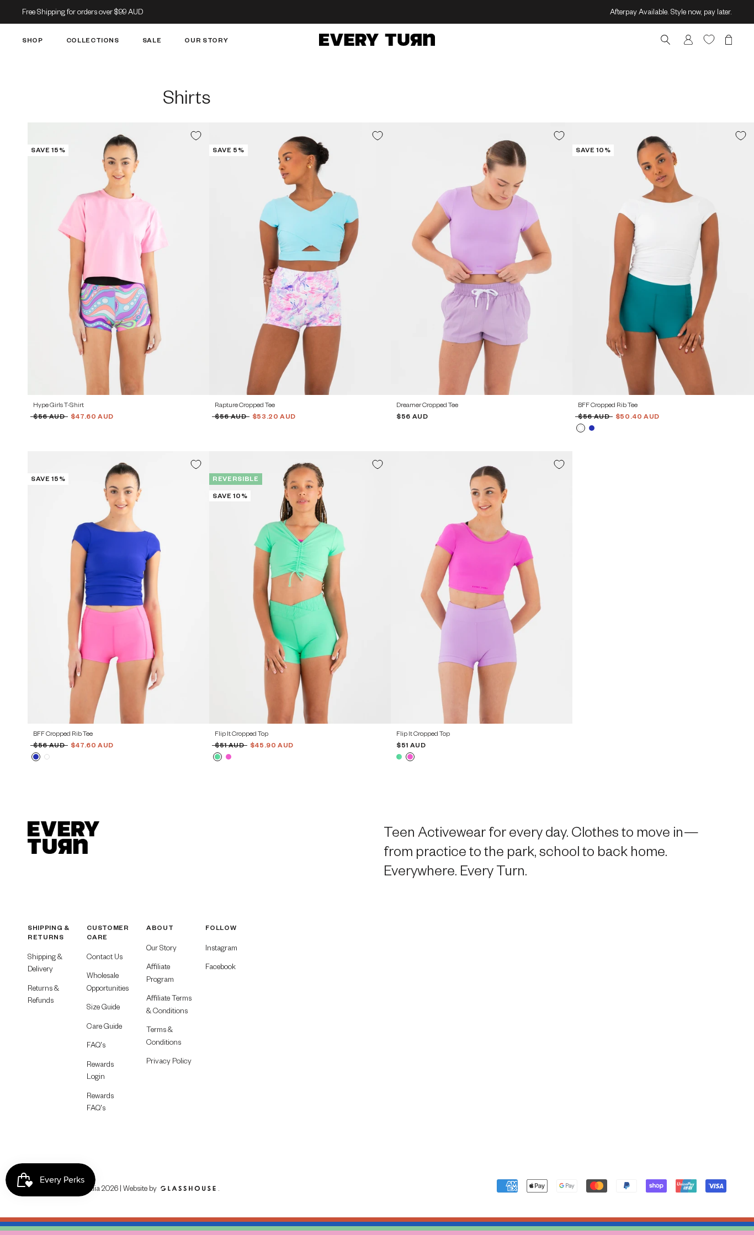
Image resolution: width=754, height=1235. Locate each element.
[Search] (665, 39)
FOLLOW (220, 927)
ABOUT (159, 927)
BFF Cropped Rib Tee (608, 404)
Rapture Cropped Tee (245, 404)
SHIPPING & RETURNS (49, 931)
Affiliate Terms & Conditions (169, 1004)
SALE (152, 39)
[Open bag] (728, 39)
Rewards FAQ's (100, 1101)
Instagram (221, 947)
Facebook (220, 966)
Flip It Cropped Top (241, 733)
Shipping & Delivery (45, 962)
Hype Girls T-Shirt (58, 404)
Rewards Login (100, 1070)
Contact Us (105, 956)
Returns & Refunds (43, 994)
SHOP (32, 39)
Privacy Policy (169, 1060)
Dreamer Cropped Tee (427, 404)
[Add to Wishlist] (196, 135)
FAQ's (96, 1044)
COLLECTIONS (92, 39)
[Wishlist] (709, 39)
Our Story (161, 947)
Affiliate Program (160, 972)
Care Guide (104, 1025)
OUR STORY (206, 39)
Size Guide (103, 1006)
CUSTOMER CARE (108, 931)
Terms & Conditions (163, 1035)
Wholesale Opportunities (108, 981)
